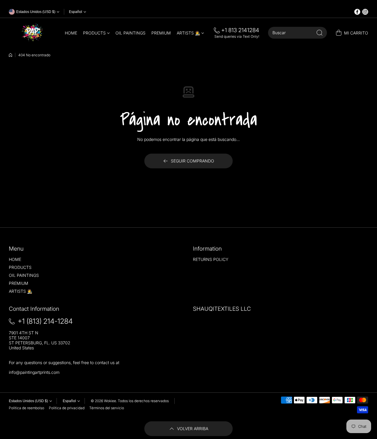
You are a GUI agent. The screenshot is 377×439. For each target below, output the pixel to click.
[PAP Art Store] (32, 33)
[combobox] (297, 33)
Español (75, 12)
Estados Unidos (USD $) (28, 401)
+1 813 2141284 (240, 30)
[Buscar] (319, 33)
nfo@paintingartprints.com (34, 372)
